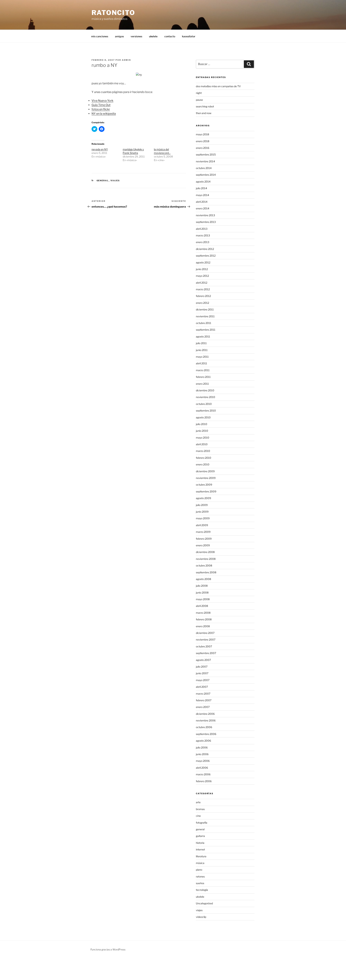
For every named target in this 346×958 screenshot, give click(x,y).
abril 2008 (202, 605)
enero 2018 (202, 141)
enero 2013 (202, 242)
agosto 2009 (203, 498)
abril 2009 (202, 525)
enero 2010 (202, 464)
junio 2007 (202, 673)
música (200, 862)
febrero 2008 (204, 619)
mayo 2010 (202, 437)
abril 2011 (201, 363)
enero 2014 (202, 208)
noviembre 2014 (205, 161)
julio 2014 (201, 188)
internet (200, 849)
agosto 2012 (203, 262)
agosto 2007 (203, 659)
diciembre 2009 (205, 471)
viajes (115, 180)
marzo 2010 (203, 450)
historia (200, 842)
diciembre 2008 (205, 552)
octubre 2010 (204, 403)
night (199, 92)
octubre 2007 (204, 646)
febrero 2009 (204, 538)
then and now (203, 113)
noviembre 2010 (205, 397)
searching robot (205, 106)
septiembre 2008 (206, 572)
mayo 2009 (203, 518)
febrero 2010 (203, 457)
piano (199, 869)
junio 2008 (202, 592)
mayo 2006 (203, 760)
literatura (201, 856)
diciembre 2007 (205, 632)
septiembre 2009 (206, 491)
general (103, 180)
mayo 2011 (202, 356)
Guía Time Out (101, 105)
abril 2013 (201, 228)
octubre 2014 (204, 168)
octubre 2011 (203, 322)
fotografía (201, 822)
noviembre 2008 (206, 558)
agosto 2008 (203, 579)
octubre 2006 (204, 727)
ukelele (153, 36)
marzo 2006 (203, 774)
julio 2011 (201, 343)
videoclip (201, 916)
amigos (119, 36)
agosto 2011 (203, 336)
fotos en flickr (101, 109)
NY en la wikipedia (104, 113)
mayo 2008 (203, 599)
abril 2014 (201, 201)
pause (199, 99)
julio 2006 (202, 747)
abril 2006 (202, 767)
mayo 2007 (202, 680)
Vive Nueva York (102, 100)
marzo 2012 (203, 289)
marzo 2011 (203, 370)
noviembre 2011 (205, 316)
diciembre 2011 (205, 309)
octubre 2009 (204, 484)
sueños (200, 883)
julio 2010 (201, 424)
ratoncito (113, 13)
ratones (200, 876)
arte (198, 802)
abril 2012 (201, 282)
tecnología (202, 889)
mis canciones (99, 36)
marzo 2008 (203, 612)
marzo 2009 (203, 531)
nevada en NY (100, 149)
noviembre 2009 (206, 477)
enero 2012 (202, 302)
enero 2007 (203, 706)
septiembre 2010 (206, 410)
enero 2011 (202, 383)
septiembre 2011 (205, 329)
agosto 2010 (203, 417)
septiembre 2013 (206, 221)
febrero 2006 (204, 781)
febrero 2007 (203, 700)
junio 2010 (202, 430)
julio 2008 (202, 585)
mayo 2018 (202, 134)
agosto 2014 (203, 181)
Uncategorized (204, 903)
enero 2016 (202, 147)
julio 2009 (202, 504)
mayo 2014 (202, 195)
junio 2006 (202, 754)
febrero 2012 (203, 295)
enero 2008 (203, 626)
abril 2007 (202, 686)
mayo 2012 (202, 275)
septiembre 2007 (206, 653)
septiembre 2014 (206, 174)
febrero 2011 (203, 376)
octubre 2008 (204, 565)
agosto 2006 (203, 740)
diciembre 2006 (205, 713)
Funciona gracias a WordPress (107, 949)
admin (126, 60)
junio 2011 (202, 350)
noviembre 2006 (206, 720)
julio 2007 (201, 666)
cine (198, 815)
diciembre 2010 (205, 390)
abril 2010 (202, 444)
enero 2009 (203, 545)
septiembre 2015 (206, 154)
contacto (169, 36)
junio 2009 (202, 511)
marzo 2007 (203, 693)
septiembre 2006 (206, 733)
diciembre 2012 (205, 248)
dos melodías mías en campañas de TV (218, 86)
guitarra (200, 835)
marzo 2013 (203, 235)
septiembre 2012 (206, 255)
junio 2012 (202, 269)
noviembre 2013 (205, 215)
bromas (200, 809)
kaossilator (188, 36)
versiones (136, 36)
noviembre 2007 (205, 639)
